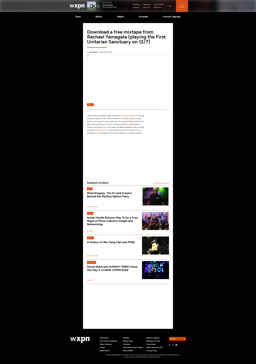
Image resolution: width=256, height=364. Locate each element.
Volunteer (136, 7)
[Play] (91, 6)
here (104, 127)
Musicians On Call (153, 341)
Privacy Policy (151, 351)
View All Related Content (161, 183)
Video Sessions (106, 344)
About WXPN (128, 351)
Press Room (151, 344)
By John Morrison (92, 256)
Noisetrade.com (100, 130)
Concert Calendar (172, 16)
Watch (98, 16)
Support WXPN (158, 4)
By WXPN (90, 231)
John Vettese (93, 52)
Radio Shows (105, 351)
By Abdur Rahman (92, 206)
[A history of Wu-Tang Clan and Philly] (155, 245)
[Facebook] (169, 345)
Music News (104, 338)
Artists (102, 347)
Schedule (143, 16)
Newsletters (136, 4)
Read (78, 16)
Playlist (120, 16)
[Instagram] (172, 345)
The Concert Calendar (108, 341)
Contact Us (146, 7)
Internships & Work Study (132, 347)
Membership (147, 4)
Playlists (126, 338)
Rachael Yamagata (128, 115)
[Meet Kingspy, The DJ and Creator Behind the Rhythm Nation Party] (155, 196)
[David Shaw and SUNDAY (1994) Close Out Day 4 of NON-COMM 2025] (155, 270)
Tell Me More (157, 7)
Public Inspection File (154, 347)
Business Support (153, 338)
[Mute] (98, 6)
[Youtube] (176, 345)
